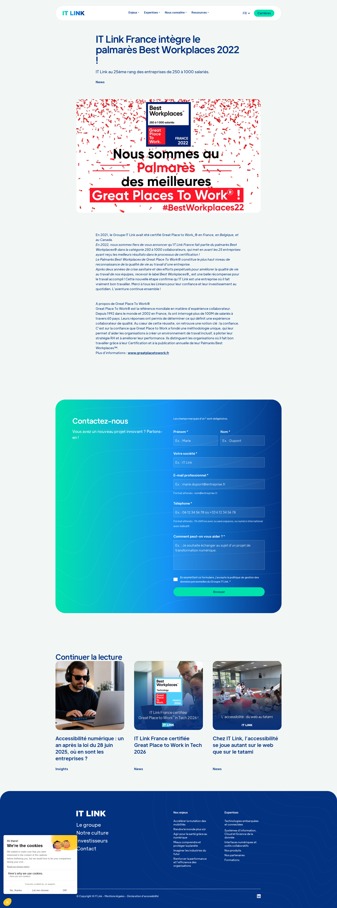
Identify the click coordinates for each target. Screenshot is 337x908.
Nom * (225, 432)
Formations (231, 859)
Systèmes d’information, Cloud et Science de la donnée (240, 834)
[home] (80, 13)
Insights (61, 769)
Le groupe (88, 824)
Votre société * (185, 453)
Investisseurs (92, 840)
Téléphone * (182, 503)
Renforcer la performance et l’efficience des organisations (190, 862)
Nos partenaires (234, 855)
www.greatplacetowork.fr (148, 353)
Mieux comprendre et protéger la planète (187, 843)
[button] (133, 12)
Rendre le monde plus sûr (189, 829)
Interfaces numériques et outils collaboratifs (240, 843)
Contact (86, 848)
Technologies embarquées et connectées (241, 822)
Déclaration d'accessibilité (143, 896)
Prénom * (180, 432)
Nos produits (232, 850)
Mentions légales (114, 896)
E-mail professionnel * (190, 475)
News (100, 82)
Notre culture (92, 832)
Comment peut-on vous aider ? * (199, 536)
